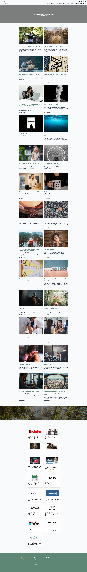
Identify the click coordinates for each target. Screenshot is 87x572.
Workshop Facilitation (35, 562)
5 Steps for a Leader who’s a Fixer (28, 336)
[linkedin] (83, 1)
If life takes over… (49, 364)
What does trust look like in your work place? (31, 220)
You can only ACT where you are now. (54, 163)
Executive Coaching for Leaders (52, 3)
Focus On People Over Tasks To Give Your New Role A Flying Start (34, 544)
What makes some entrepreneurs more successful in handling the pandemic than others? (55, 393)
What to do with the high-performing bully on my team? (55, 279)
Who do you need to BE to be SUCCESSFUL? (31, 191)
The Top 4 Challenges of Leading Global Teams (52, 500)
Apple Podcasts (50, 469)
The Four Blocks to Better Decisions (53, 46)
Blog (81, 3)
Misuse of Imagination (25, 308)
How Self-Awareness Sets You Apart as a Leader (55, 134)
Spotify (53, 469)
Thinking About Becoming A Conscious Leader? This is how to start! (29, 250)
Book (72, 3)
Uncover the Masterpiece (50, 308)
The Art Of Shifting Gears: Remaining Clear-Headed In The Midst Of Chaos (34, 467)
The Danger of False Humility (52, 336)
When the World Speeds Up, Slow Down (29, 46)
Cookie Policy (65, 570)
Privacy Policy (53, 570)
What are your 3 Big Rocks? (51, 220)
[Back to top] (85, 570)
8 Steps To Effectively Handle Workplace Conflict (52, 438)
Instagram (45, 561)
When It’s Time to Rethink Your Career (29, 74)
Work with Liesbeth (66, 3)
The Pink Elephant (49, 249)
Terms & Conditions (59, 570)
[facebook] (79, 1)
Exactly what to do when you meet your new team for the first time (52, 484)
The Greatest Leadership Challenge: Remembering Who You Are (34, 452)
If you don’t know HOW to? (26, 364)
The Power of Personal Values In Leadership (50, 452)
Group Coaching (34, 561)
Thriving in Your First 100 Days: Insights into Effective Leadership (35, 484)
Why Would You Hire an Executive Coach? (30, 163)
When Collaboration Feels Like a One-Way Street (55, 75)
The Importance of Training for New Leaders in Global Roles (34, 438)
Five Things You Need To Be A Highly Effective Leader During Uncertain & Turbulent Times (51, 514)
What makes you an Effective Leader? (54, 191)
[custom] (85, 1)
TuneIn (49, 470)
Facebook (45, 562)
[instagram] (81, 1)
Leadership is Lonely (24, 134)
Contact (84, 3)
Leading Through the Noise (51, 104)
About (60, 3)
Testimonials (76, 3)
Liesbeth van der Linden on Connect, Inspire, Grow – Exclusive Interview (34, 514)
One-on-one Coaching (35, 559)
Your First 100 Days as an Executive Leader (51, 468)
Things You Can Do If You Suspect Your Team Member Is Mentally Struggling (52, 530)
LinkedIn (45, 559)
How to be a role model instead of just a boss (34, 500)
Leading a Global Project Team (33, 529)
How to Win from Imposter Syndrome (29, 391)
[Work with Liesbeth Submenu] (70, 3)
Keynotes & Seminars (35, 564)
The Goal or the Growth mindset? (28, 279)
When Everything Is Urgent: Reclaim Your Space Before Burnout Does (30, 105)
